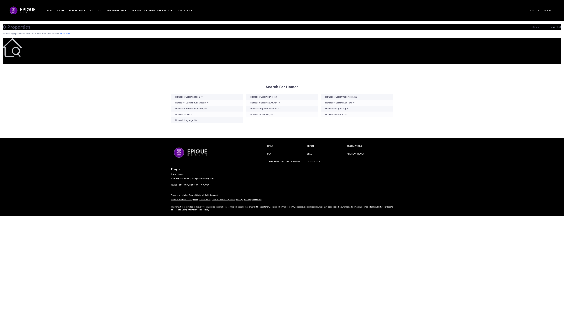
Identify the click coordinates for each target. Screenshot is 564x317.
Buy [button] (91, 10)
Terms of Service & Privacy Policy (184, 200)
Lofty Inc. (184, 195)
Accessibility (257, 200)
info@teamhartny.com (203, 178)
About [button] (60, 10)
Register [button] (534, 10)
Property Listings (236, 200)
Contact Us (185, 10)
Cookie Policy (204, 200)
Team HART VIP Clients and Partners (152, 10)
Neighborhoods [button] (116, 10)
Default (536, 27)
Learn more (65, 33)
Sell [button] (100, 10)
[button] (286, 146)
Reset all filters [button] (10, 61)
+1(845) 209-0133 (180, 178)
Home (50, 10)
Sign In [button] (547, 10)
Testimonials (77, 10)
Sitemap (247, 200)
